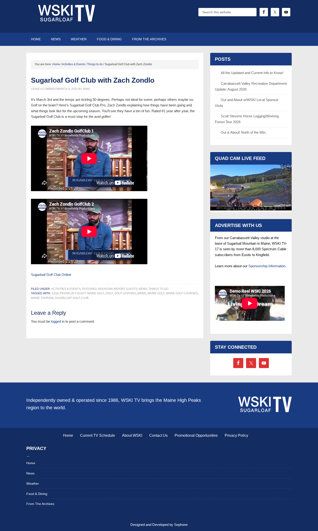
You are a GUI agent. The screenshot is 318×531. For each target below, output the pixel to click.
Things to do (158, 289)
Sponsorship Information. (267, 266)
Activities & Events (66, 289)
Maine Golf (156, 293)
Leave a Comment (44, 89)
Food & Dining (36, 494)
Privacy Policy (236, 435)
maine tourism (42, 298)
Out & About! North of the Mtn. (243, 132)
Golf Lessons (125, 293)
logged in (57, 321)
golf (109, 293)
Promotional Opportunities (196, 435)
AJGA (55, 293)
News (143, 289)
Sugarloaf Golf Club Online (51, 275)
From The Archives (40, 504)
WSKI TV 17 (66, 16)
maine (141, 293)
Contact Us (158, 435)
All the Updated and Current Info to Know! (252, 73)
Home (68, 435)
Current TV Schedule (97, 435)
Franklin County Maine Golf (82, 293)
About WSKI (132, 435)
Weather (32, 483)
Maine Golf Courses (182, 293)
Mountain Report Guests (117, 289)
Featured (89, 289)
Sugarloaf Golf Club (71, 298)
